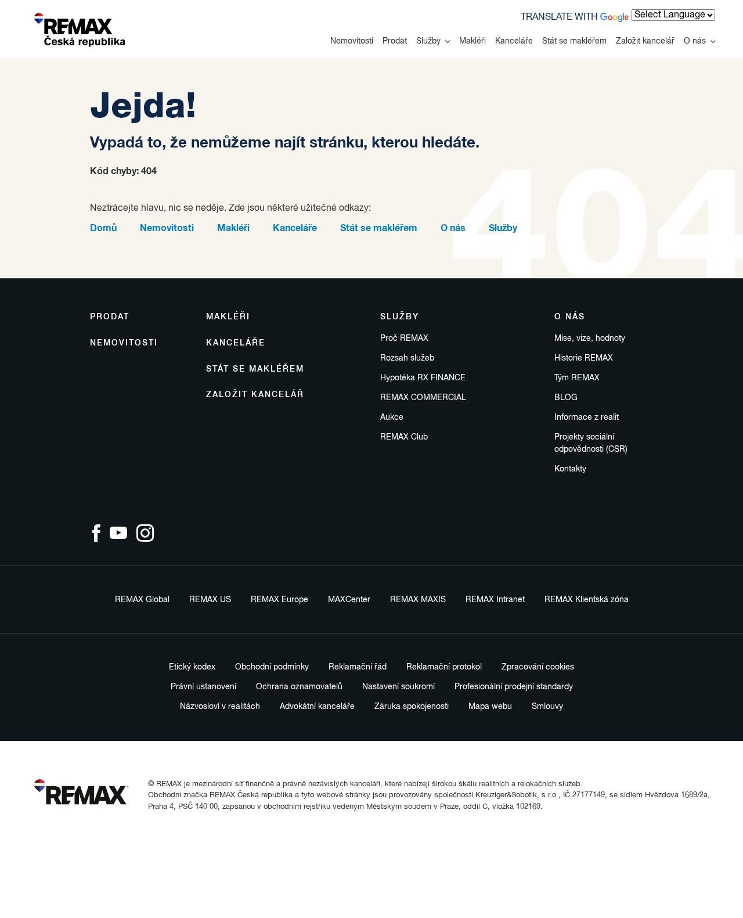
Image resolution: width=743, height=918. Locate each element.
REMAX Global (142, 600)
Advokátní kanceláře (317, 707)
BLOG (566, 398)
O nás (695, 41)
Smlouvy (547, 707)
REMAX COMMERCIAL (423, 398)
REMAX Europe (279, 600)
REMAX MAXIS (418, 600)
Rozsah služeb (407, 358)
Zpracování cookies (538, 667)
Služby (428, 41)
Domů (103, 228)
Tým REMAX (577, 378)
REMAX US (210, 600)
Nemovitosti (351, 41)
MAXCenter (349, 600)
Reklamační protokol (444, 667)
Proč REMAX (404, 338)
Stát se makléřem (574, 41)
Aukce (391, 417)
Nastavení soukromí (398, 687)
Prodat (395, 41)
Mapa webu (490, 707)
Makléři (472, 41)
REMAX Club (404, 437)
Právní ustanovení (203, 687)
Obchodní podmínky (272, 667)
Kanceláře (514, 41)
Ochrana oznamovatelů (299, 687)
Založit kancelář (645, 41)
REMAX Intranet (495, 600)
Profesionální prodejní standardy (514, 687)
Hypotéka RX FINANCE (423, 378)
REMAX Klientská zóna (586, 600)
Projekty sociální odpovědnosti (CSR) (590, 443)
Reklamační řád (358, 667)
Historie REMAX (583, 358)
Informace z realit (586, 417)
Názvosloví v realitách (220, 707)
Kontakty (570, 469)
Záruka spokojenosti (411, 707)
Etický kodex (192, 667)
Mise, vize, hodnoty (589, 338)
